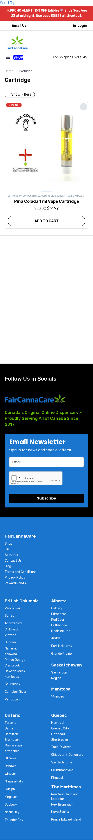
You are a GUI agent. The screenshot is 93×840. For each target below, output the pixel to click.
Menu (8, 57)
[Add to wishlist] (83, 106)
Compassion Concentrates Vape (60, 196)
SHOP (18, 57)
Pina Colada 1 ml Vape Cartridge (46, 201)
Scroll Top (7, 3)
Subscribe (46, 498)
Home (9, 71)
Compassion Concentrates (24, 196)
